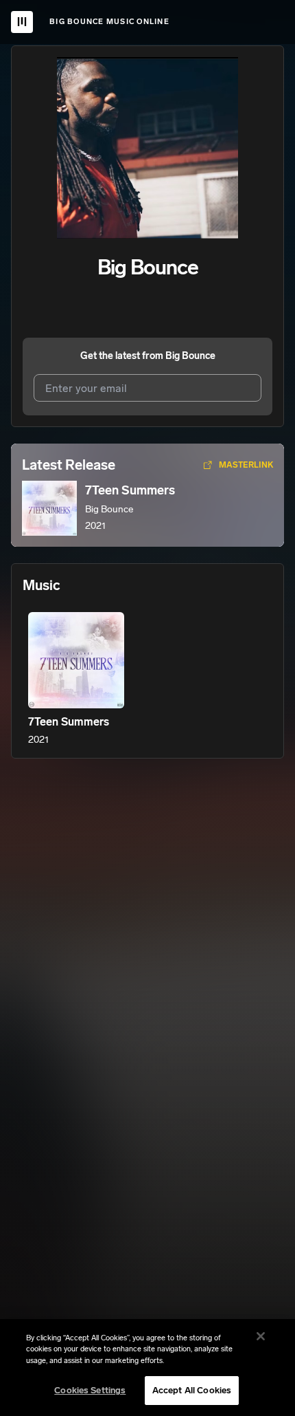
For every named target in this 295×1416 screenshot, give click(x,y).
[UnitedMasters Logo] (22, 22)
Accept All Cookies (191, 1390)
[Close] (261, 1336)
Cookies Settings (90, 1390)
